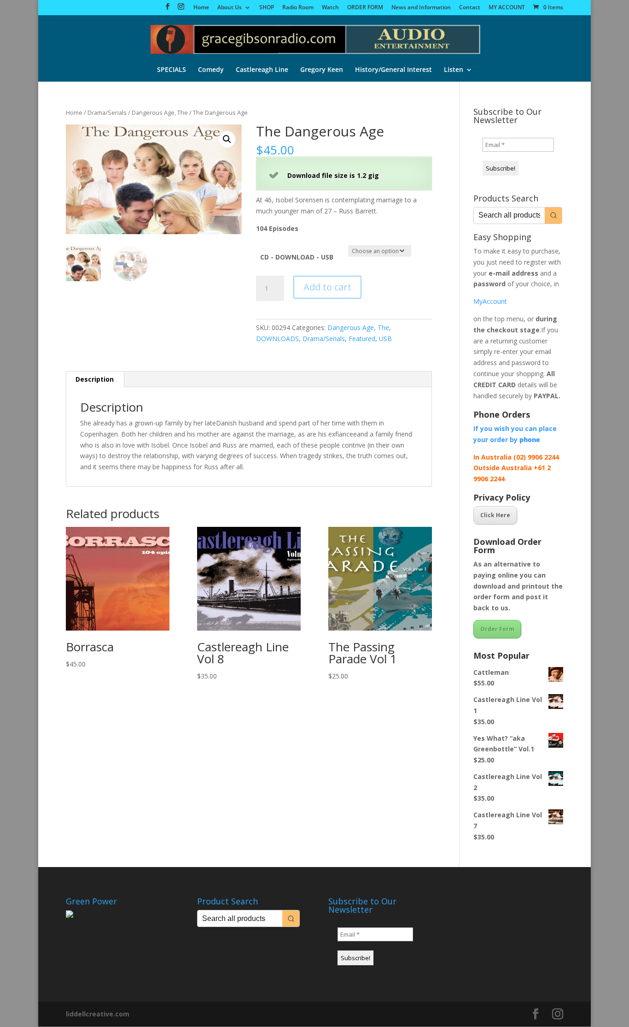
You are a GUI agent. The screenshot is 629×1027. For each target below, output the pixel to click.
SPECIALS (171, 70)
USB (385, 338)
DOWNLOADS (277, 338)
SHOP (266, 8)
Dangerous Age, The (160, 112)
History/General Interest (393, 70)
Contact (469, 8)
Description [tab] (95, 379)
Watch (330, 8)
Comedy (211, 70)
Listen (453, 70)
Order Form (497, 629)
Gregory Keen (321, 70)
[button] (227, 139)
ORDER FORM (365, 8)
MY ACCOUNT (507, 8)
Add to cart (327, 287)
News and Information (421, 8)
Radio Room (298, 8)
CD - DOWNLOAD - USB (296, 257)
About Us (229, 8)
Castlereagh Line (262, 70)
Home (201, 8)
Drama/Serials (107, 112)
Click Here (495, 515)
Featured (362, 338)
